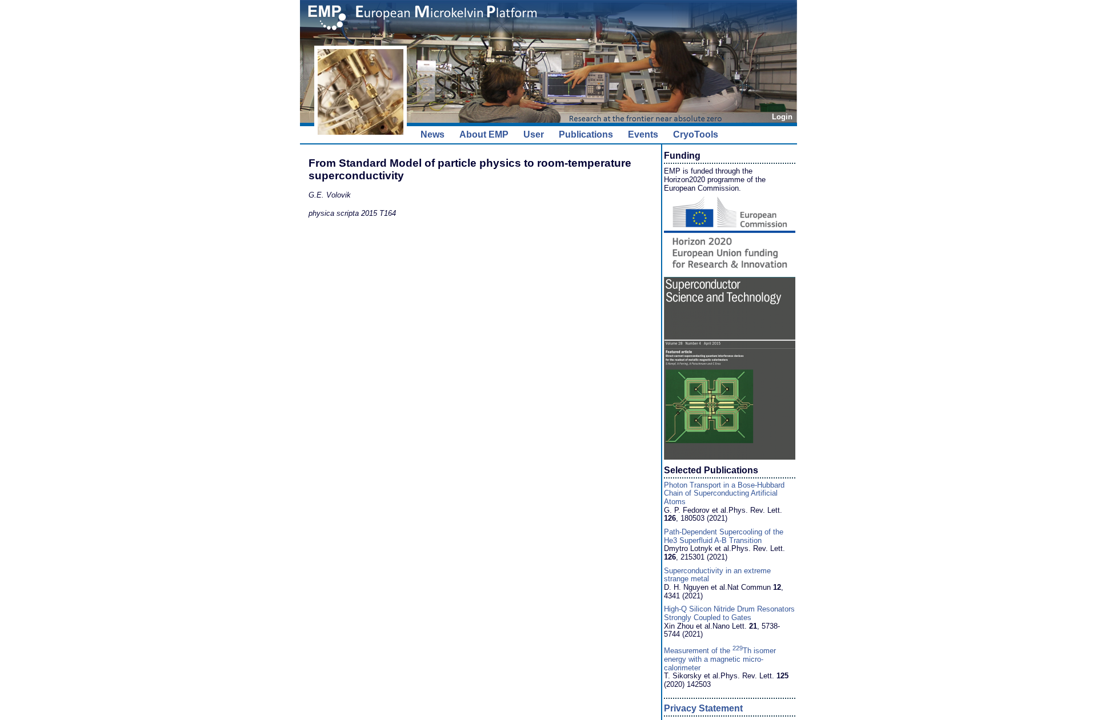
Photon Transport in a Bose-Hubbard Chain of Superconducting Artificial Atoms (724, 493)
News (433, 134)
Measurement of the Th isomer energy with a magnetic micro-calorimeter (720, 658)
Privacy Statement (703, 708)
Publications (586, 134)
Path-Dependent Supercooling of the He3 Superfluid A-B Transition (723, 536)
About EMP (484, 134)
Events (643, 134)
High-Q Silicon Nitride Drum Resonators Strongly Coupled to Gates (729, 613)
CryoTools (695, 134)
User (533, 134)
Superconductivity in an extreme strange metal (717, 575)
